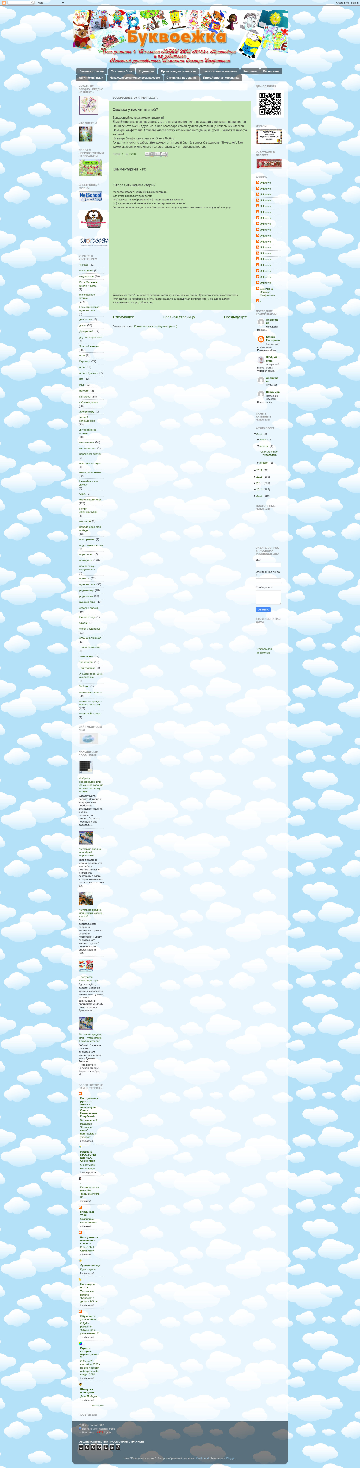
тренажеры (86, 661)
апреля (265, 445)
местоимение (87, 448)
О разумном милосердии (87, 1167)
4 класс (83, 264)
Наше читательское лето (219, 71)
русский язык (87, 601)
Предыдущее (235, 317)
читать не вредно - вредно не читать (90, 703)
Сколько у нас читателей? (270, 453)
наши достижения (90, 472)
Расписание (271, 71)
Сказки (83, 622)
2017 (260, 470)
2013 (260, 495)
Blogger (231, 1458)
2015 (260, 483)
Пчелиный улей (87, 1213)
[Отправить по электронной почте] (147, 154)
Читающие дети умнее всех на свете (135, 77)
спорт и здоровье (89, 628)
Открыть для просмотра (264, 650)
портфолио (86, 554)
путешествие (87, 584)
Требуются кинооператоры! (89, 978)
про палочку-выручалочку (87, 567)
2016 (260, 476)
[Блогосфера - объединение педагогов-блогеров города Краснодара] (94, 242)
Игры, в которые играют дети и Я (89, 1353)
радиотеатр (86, 590)
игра (82, 355)
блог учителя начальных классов (89, 1240)
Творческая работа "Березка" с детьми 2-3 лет (89, 1296)
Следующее (123, 317)
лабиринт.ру (86, 411)
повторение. (86, 539)
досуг (82, 325)
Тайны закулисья (89, 646)
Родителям (146, 71)
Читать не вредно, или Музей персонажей (90, 852)
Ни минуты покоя (87, 1286)
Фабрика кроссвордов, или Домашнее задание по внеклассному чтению (91, 785)
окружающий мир (90, 499)
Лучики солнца (90, 1265)
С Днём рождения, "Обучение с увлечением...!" (89, 1328)
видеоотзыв (86, 276)
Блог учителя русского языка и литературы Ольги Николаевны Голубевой (89, 1107)
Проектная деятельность (178, 71)
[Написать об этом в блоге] (152, 154)
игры (82, 367)
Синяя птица (87, 617)
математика (86, 442)
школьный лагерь (90, 713)
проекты (84, 578)
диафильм (85, 319)
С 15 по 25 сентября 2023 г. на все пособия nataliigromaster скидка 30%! (90, 1368)
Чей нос (84, 686)
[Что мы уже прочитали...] (89, 105)
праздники (85, 560)
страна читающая (90, 637)
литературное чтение (87, 431)
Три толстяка (87, 667)
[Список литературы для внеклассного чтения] (86, 134)
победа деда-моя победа (90, 528)
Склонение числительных (89, 1221)
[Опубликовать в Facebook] (161, 154)
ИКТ (81, 384)
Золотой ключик (89, 346)
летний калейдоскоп (87, 419)
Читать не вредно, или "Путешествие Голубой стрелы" (90, 1037)
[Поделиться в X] (156, 154)
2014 (260, 489)
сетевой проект (88, 607)
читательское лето (90, 692)
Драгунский (86, 331)
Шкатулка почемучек (87, 1391)
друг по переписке (90, 337)
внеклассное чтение (87, 296)
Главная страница (92, 71)
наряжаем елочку (90, 453)
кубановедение (88, 402)
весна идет (86, 270)
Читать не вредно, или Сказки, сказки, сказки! (91, 913)
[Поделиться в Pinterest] (166, 154)
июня (264, 439)
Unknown (265, 182)
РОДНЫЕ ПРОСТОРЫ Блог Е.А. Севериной (88, 1156)
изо (81, 378)
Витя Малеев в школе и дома (88, 284)
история (84, 390)
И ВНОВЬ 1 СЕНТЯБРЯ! (87, 1249)
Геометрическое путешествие (89, 308)
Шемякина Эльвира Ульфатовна (267, 292)
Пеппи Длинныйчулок (88, 510)
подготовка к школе (91, 545)
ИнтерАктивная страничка (221, 77)
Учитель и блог (121, 71)
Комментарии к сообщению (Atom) (155, 326)
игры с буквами (88, 372)
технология (86, 656)
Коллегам (250, 71)
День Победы (88, 1396)
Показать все (97, 1405)
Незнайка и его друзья (88, 483)
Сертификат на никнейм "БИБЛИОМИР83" (89, 1192)
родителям (86, 596)
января (265, 462)
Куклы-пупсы (88, 1269)
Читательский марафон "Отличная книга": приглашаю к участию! (88, 1128)
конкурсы (85, 396)
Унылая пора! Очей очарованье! (91, 675)
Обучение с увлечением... (89, 1318)
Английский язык (91, 77)
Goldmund (202, 1458)
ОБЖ (82, 493)
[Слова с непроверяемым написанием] (90, 168)
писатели (85, 521)
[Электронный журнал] (90, 197)
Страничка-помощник (181, 77)
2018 (260, 433)
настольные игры (89, 463)
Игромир (84, 361)
